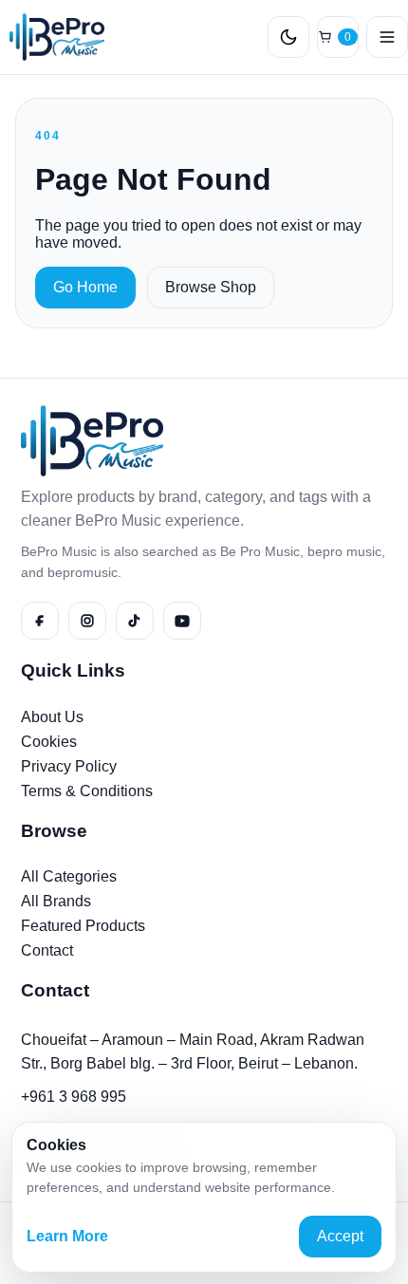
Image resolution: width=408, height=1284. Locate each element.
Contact (47, 950)
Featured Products (83, 926)
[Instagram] (87, 621)
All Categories (69, 876)
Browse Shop (210, 287)
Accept (340, 1236)
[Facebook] (40, 621)
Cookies (49, 742)
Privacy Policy (69, 766)
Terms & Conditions (87, 791)
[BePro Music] (52, 37)
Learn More (67, 1236)
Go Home (85, 287)
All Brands (56, 901)
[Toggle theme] (288, 37)
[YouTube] (182, 621)
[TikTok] (135, 621)
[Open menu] (387, 37)
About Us (52, 717)
